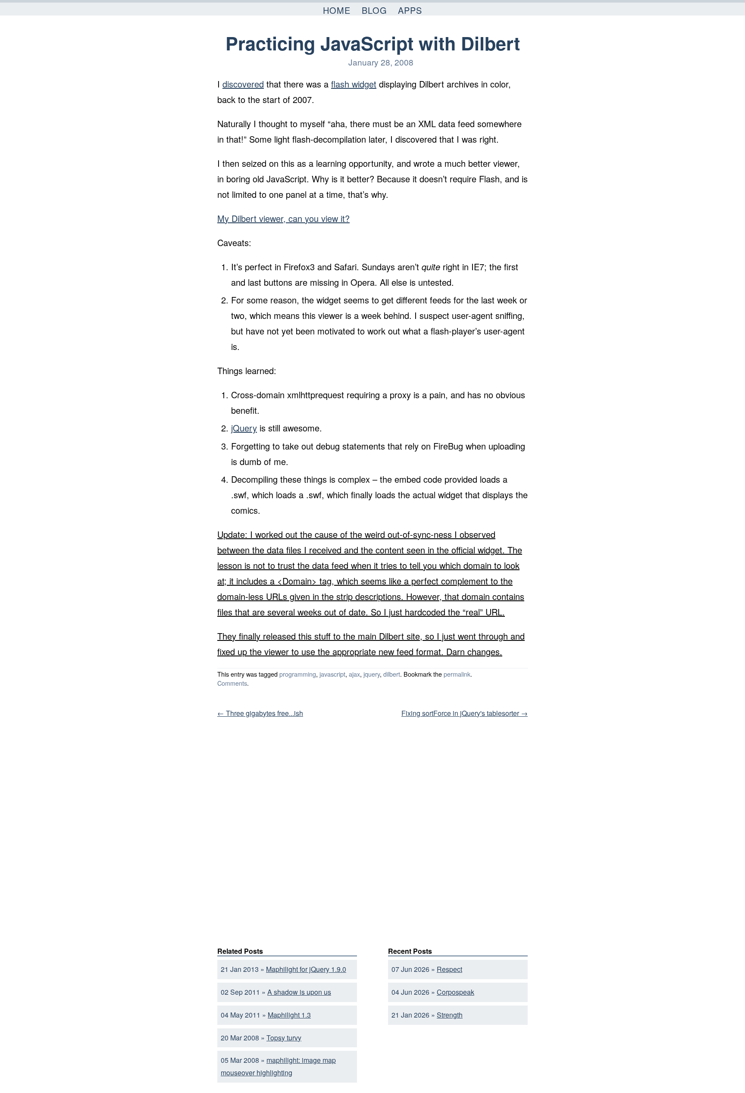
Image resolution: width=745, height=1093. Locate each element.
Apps (410, 10)
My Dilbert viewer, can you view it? (283, 218)
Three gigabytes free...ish (260, 713)
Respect (449, 969)
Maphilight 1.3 (289, 1015)
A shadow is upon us (299, 992)
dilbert (391, 673)
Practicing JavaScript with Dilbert (372, 42)
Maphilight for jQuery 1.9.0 (306, 969)
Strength (450, 1015)
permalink (457, 673)
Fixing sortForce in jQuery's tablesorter (464, 713)
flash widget (353, 84)
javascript (332, 673)
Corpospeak (455, 992)
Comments (232, 682)
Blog (374, 10)
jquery (371, 673)
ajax (354, 673)
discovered (243, 84)
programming (297, 673)
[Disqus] (372, 829)
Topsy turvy (283, 1038)
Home (337, 10)
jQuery (244, 428)
